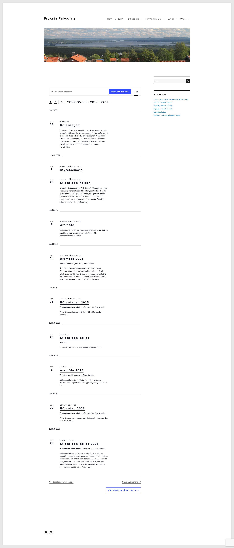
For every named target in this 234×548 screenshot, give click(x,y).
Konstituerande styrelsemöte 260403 (167, 115)
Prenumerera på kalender (122, 490)
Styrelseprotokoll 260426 (163, 109)
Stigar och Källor (75, 183)
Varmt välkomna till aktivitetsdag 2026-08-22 (171, 99)
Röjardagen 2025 (74, 302)
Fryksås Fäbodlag (59, 18)
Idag (61, 102)
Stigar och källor (75, 338)
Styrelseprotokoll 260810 (163, 102)
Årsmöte (67, 225)
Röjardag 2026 (72, 408)
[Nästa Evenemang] (55, 102)
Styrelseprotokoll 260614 (163, 106)
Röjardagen (70, 125)
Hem (109, 19)
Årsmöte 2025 (71, 258)
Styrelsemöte (71, 170)
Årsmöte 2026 (71, 370)
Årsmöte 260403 (160, 112)
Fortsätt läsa (65, 147)
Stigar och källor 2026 (79, 444)
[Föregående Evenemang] (50, 102)
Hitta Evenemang (120, 91)
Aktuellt (119, 19)
